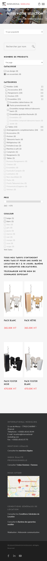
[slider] (5, 201)
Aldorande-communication (28, 532)
